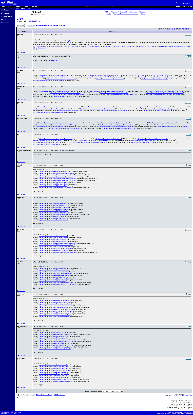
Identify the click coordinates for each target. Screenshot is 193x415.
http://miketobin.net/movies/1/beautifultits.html (67, 110)
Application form (188, 412)
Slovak (190, 3)
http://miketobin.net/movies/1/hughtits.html (156, 110)
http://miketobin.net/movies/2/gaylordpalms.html (54, 300)
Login (183, 2)
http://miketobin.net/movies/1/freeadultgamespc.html (55, 214)
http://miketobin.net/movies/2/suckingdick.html (53, 246)
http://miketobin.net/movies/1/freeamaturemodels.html (56, 175)
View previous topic (166, 29)
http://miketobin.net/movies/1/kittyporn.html (154, 79)
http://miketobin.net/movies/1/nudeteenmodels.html (55, 340)
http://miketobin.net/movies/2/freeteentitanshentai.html (56, 307)
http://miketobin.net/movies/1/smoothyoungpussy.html (56, 381)
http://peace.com (53, 60)
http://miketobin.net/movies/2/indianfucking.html (54, 237)
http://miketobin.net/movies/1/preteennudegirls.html (55, 349)
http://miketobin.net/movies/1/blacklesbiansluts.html (55, 171)
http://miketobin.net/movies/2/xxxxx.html (45, 142)
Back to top (21, 52)
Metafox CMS (13, 413)
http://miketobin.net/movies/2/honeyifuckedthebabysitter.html (58, 252)
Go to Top (171, 412)
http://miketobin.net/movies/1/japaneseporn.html (60, 79)
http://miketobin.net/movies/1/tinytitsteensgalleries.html (56, 341)
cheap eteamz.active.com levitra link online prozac (49, 41)
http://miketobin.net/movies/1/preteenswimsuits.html (99, 107)
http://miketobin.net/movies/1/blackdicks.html (53, 207)
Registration (189, 2)
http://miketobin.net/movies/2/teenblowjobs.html (54, 268)
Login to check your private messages (126, 14)
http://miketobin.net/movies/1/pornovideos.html (54, 75)
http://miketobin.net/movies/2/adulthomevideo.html (55, 248)
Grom (28, 8)
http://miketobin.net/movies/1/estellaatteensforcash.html (98, 109)
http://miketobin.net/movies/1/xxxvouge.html (53, 338)
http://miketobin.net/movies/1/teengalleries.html (165, 94)
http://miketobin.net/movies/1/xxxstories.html (53, 343)
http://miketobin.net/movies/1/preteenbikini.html (65, 93)
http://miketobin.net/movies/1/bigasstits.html (52, 332)
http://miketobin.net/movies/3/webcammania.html (113, 123)
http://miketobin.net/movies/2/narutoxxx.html (47, 140)
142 (30, 21)
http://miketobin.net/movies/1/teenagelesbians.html (55, 173)
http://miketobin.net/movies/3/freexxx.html (162, 123)
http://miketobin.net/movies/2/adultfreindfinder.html (55, 309)
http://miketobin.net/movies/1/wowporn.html (110, 79)
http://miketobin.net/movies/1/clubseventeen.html (154, 107)
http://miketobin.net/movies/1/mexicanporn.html (165, 77)
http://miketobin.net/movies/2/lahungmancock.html (55, 313)
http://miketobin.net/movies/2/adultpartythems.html (89, 142)
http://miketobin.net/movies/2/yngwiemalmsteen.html (55, 139)
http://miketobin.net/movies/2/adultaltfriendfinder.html (55, 273)
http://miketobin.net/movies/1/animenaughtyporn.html (55, 177)
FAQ (107, 12)
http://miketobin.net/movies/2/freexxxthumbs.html (94, 140)
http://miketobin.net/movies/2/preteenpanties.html (54, 315)
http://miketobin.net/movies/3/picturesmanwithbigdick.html (112, 126)
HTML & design (59, 25)
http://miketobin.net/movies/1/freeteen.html (52, 107)
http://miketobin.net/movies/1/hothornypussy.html (48, 80)
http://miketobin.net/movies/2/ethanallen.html (53, 239)
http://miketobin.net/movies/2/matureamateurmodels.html (57, 243)
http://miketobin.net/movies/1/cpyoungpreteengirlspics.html (160, 109)
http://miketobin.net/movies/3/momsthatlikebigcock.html (50, 126)
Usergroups (133, 12)
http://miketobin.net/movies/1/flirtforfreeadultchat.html (55, 347)
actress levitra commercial (82, 41)
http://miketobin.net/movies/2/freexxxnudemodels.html (56, 245)
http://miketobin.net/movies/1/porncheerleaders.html (53, 77)
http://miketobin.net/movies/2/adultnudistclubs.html (55, 306)
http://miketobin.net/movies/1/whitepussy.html (53, 375)
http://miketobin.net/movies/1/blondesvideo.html (54, 91)
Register (143, 12)
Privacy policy (188, 413)
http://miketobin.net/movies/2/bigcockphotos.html (54, 250)
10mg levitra (69, 41)
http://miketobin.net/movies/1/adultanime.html (53, 216)
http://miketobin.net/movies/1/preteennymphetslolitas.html (164, 93)
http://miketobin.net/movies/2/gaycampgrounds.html (55, 304)
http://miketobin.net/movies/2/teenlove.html (52, 281)
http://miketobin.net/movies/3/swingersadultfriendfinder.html (52, 125)
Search (114, 12)
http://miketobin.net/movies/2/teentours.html (53, 302)
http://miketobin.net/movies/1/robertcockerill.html (54, 203)
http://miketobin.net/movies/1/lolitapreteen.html (53, 218)
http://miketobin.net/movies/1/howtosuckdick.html (54, 205)
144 (36, 21)
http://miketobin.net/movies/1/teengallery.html (47, 109)
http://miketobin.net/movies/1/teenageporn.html (54, 370)
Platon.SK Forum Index (44, 25)
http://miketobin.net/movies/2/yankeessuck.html (54, 270)
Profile (109, 14)
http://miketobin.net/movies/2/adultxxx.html (46, 144)
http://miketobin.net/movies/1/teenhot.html (120, 94)
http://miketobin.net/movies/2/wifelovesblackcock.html (56, 284)
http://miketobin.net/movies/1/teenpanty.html (114, 93)
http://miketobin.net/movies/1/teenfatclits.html (62, 96)
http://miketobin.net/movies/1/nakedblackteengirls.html (56, 334)
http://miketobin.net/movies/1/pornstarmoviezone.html (155, 75)
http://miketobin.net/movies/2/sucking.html (52, 277)
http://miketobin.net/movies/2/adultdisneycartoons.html (56, 282)
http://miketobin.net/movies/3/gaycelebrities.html (67, 128)
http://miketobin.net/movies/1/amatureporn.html (54, 182)
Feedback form (179, 412)
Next (39, 21)
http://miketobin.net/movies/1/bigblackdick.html (53, 211)
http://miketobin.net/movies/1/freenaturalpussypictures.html (57, 178)
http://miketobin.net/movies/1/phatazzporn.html (103, 75)
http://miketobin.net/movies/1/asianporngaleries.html (109, 77)
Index (17, 8)
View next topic (183, 29)
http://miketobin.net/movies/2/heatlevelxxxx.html (54, 275)
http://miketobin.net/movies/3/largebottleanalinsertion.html (117, 125)
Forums (23, 8)
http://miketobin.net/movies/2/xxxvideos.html (145, 140)
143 (33, 21)
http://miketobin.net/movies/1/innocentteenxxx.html (69, 94)
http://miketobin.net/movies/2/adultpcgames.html (142, 142)
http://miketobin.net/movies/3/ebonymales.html (173, 126)
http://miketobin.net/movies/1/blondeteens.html (53, 336)
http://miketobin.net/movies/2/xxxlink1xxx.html (53, 236)
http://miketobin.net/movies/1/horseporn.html (53, 184)
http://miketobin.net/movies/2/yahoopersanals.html (55, 311)
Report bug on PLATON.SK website (166, 413)
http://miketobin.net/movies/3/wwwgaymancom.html (119, 128)
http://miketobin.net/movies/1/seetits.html (114, 110)
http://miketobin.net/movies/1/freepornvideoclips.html (55, 379)
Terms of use (180, 413)
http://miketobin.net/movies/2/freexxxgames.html (153, 139)
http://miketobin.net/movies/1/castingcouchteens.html (166, 91)
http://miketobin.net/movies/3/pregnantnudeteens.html (56, 123)
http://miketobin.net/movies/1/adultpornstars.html (54, 209)
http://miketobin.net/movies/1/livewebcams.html (48, 112)
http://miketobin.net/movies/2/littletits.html (108, 139)
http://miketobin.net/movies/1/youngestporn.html (54, 372)
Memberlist (123, 12)
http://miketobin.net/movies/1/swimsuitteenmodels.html (106, 91)
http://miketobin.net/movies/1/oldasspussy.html (53, 365)
